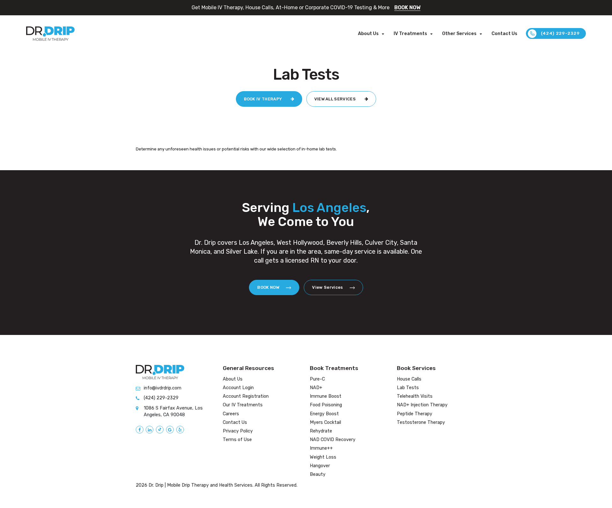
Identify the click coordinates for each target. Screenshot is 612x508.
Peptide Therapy (414, 414)
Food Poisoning (326, 405)
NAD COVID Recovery (332, 439)
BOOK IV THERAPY (263, 99)
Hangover (320, 465)
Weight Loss (323, 457)
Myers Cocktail (325, 422)
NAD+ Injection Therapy (422, 405)
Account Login (238, 387)
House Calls (409, 379)
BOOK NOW (407, 7)
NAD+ (316, 387)
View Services (328, 287)
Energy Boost (324, 414)
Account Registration (246, 396)
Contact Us (504, 34)
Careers (231, 414)
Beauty (317, 474)
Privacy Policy (238, 431)
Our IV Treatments (243, 405)
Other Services (459, 34)
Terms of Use (237, 439)
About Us (368, 34)
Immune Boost (325, 396)
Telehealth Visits (415, 396)
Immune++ (321, 448)
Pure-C (317, 379)
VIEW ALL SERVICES (335, 99)
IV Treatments (410, 34)
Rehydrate (321, 431)
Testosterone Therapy (421, 422)
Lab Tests (408, 387)
